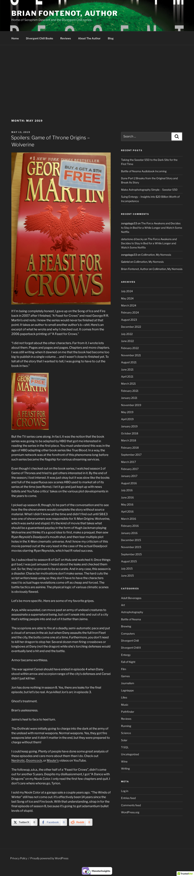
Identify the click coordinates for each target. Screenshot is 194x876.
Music (124, 704)
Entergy (126, 654)
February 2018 (130, 447)
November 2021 (131, 355)
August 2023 (129, 319)
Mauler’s (53, 760)
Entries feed (128, 798)
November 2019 (131, 405)
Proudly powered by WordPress (49, 858)
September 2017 (131, 454)
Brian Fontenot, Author (64, 13)
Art (123, 605)
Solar (124, 740)
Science (126, 733)
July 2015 (127, 568)
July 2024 (127, 291)
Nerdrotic (18, 760)
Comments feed (131, 805)
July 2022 (127, 334)
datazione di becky (132, 239)
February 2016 (130, 525)
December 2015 (131, 540)
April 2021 (127, 376)
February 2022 (130, 348)
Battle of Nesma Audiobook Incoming (144, 171)
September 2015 (131, 554)
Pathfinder (127, 711)
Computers (128, 633)
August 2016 (129, 483)
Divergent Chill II (131, 647)
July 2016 (127, 490)
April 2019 (127, 419)
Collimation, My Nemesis (156, 254)
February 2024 (130, 312)
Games (125, 676)
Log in (124, 791)
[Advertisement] (97, 73)
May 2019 (127, 412)
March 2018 (128, 440)
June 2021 (127, 369)
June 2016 (127, 497)
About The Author (89, 38)
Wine (124, 761)
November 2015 (131, 547)
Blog (111, 38)
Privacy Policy (18, 858)
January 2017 (129, 476)
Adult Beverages (131, 598)
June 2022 (127, 341)
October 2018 (129, 433)
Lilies (124, 697)
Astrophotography (132, 612)
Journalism (127, 683)
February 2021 (129, 390)
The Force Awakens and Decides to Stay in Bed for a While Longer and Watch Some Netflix (151, 227)
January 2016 (129, 533)
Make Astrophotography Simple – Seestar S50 (149, 189)
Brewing (126, 626)
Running (126, 726)
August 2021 (129, 362)
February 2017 (129, 469)
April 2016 (127, 511)
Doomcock (34, 760)
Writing (125, 768)
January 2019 (129, 426)
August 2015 (129, 561)
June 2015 (127, 575)
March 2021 (128, 383)
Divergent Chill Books (39, 38)
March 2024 (128, 305)
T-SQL (125, 747)
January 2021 (129, 397)
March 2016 (128, 518)
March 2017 (128, 461)
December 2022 (131, 326)
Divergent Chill (130, 640)
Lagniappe (127, 690)
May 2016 (127, 504)
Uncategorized (130, 754)
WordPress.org (130, 812)
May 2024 (127, 298)
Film (123, 669)
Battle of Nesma (131, 619)
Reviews (65, 38)
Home (15, 38)
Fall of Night (128, 661)
